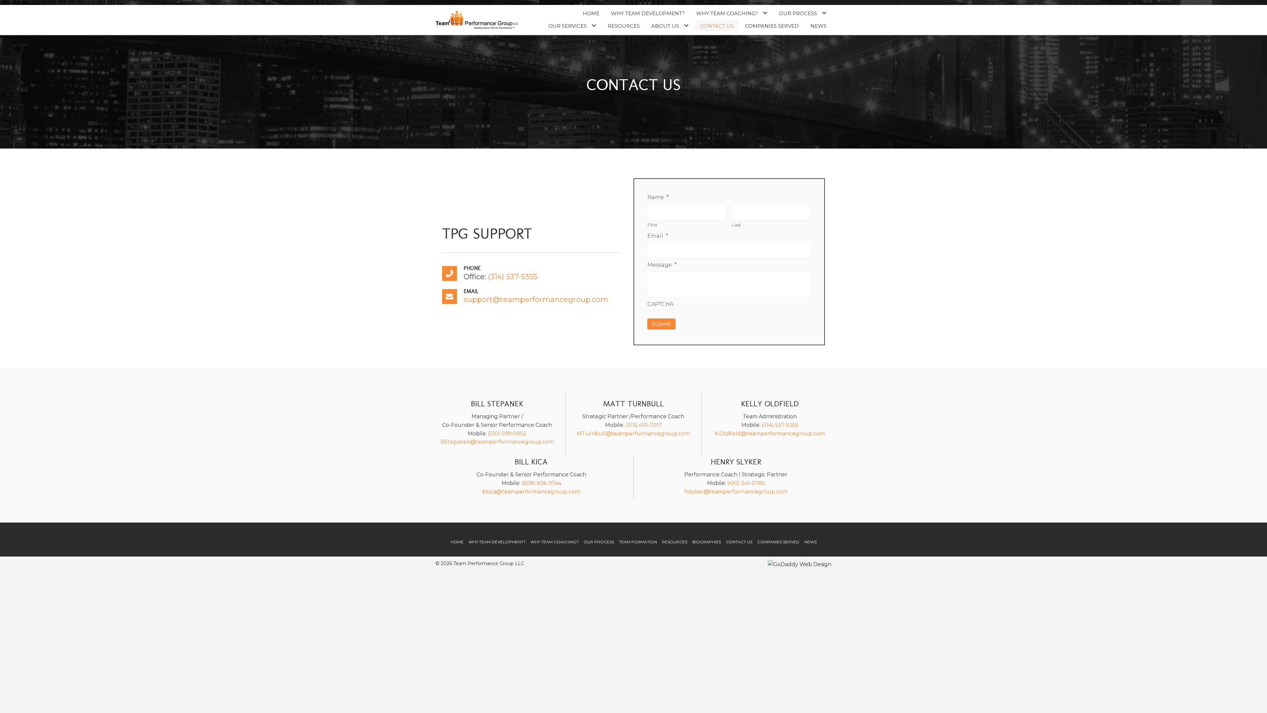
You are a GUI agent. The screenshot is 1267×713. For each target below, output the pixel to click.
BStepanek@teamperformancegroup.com (497, 442)
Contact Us (739, 541)
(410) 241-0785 (746, 483)
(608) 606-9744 (541, 483)
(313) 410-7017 (643, 425)
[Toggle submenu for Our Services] (594, 25)
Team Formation (638, 541)
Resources (674, 541)
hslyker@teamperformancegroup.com (736, 492)
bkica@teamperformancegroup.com (531, 492)
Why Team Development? (497, 541)
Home (457, 541)
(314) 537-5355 (512, 276)
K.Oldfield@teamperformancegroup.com (770, 433)
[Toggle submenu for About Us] (686, 25)
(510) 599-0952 (507, 433)
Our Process (599, 541)
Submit (661, 324)
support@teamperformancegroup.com (536, 299)
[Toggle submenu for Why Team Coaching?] (765, 12)
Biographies (706, 541)
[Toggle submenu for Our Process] (824, 12)
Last (736, 224)
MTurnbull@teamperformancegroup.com (633, 433)
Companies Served (778, 541)
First (652, 224)
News (810, 541)
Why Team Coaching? (555, 541)
